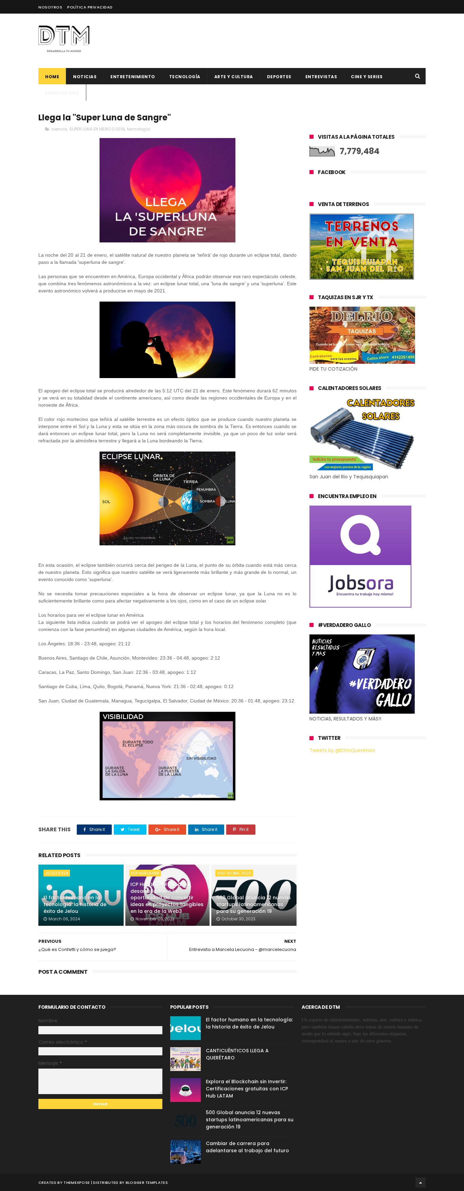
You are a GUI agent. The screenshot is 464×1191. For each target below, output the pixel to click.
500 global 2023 (234, 873)
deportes (279, 77)
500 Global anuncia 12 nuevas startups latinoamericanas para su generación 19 (253, 904)
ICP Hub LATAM (145, 873)
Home (52, 77)
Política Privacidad (90, 7)
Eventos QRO (62, 93)
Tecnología (184, 77)
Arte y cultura (233, 77)
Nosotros (50, 7)
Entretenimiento (132, 77)
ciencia (59, 129)
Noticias (84, 77)
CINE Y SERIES (367, 77)
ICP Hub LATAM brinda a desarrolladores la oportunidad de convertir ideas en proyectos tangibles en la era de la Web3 (166, 897)
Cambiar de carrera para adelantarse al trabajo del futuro (247, 1147)
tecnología (138, 129)
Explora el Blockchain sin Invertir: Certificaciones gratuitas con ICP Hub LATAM (247, 1088)
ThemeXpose (77, 1182)
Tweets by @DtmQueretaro (342, 750)
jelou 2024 (57, 873)
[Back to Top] (420, 1182)
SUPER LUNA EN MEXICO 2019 (97, 129)
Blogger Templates (147, 1182)
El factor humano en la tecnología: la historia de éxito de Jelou (74, 904)
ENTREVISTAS (321, 77)
